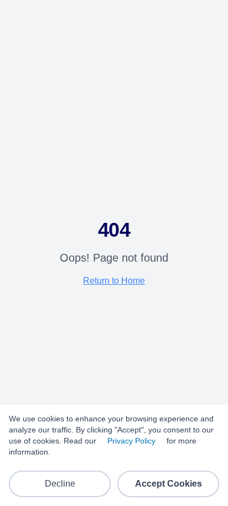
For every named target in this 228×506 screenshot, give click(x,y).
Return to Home (114, 280)
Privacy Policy (131, 440)
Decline (60, 483)
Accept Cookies (168, 483)
